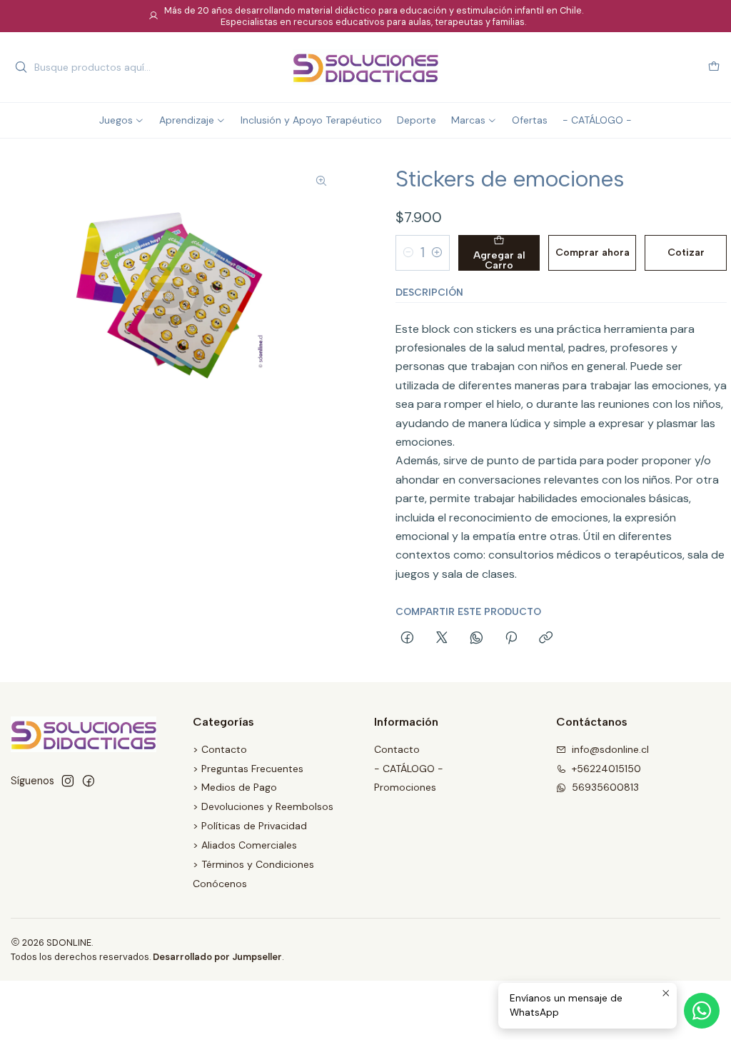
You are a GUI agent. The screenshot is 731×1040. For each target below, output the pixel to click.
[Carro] (713, 67)
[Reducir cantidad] (408, 253)
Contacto (397, 749)
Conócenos (220, 883)
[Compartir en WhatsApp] (476, 638)
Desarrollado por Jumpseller (217, 957)
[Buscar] (21, 67)
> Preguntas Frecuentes (248, 768)
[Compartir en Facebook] (407, 638)
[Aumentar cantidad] (437, 253)
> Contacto (220, 749)
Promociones (405, 787)
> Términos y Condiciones (253, 864)
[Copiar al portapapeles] (546, 638)
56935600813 (605, 787)
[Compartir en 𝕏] (442, 638)
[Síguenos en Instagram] (68, 781)
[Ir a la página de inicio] (365, 67)
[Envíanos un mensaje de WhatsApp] (702, 1011)
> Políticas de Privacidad (250, 825)
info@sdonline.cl (610, 749)
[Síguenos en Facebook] (88, 781)
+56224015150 (606, 768)
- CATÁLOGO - (408, 768)
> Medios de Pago (235, 787)
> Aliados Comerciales (245, 845)
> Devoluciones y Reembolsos (263, 806)
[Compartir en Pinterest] (511, 638)
